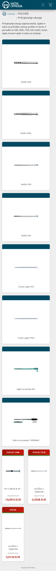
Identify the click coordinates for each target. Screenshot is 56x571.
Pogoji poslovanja (28, 567)
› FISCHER (22, 13)
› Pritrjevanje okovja (29, 17)
